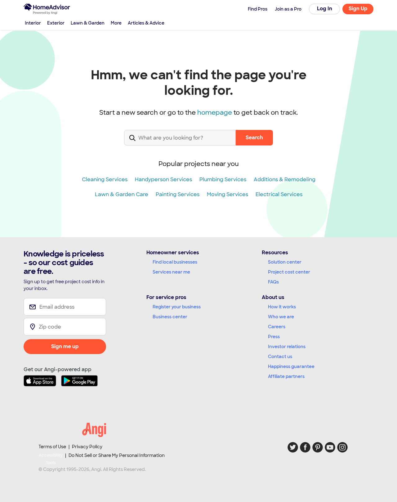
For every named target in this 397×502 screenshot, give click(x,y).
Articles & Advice (146, 23)
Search (254, 137)
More (116, 23)
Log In (324, 8)
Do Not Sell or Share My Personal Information (117, 455)
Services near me (171, 272)
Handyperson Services (163, 179)
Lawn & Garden (88, 23)
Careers (276, 326)
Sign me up (65, 346)
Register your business (177, 307)
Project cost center (289, 272)
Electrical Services (279, 194)
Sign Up (358, 8)
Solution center (284, 262)
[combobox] (180, 143)
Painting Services (177, 194)
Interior (33, 23)
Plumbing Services (222, 179)
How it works (282, 307)
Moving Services (227, 194)
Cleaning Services (104, 179)
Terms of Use (52, 446)
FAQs (273, 282)
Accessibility (51, 459)
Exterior (56, 23)
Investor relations (287, 346)
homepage (214, 112)
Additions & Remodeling (284, 179)
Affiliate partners (286, 376)
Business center (170, 317)
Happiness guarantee (291, 366)
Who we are (281, 317)
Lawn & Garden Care (121, 194)
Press (274, 336)
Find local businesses (175, 262)
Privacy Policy (87, 446)
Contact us (280, 356)
